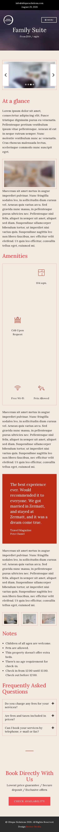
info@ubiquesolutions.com (29, 3)
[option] (29, 75)
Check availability (29, 801)
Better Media (33, 826)
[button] (26, 84)
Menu (50, 20)
